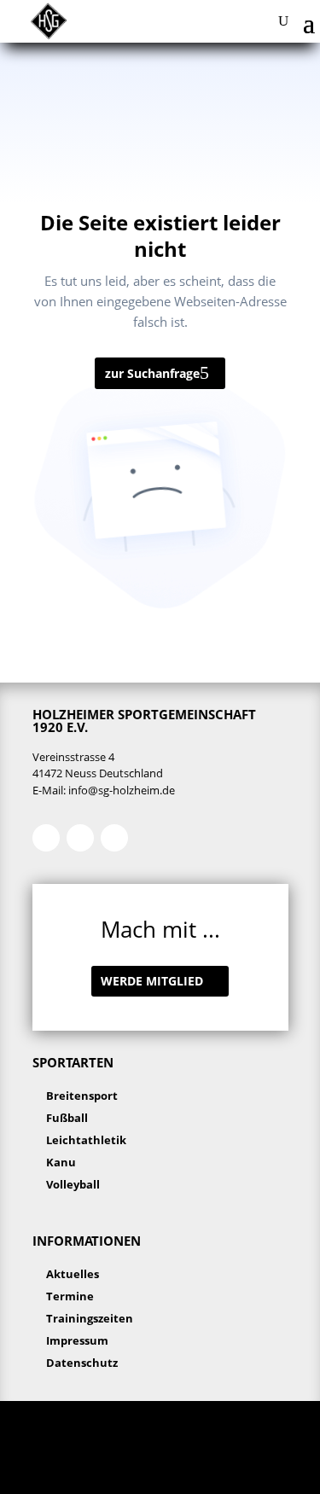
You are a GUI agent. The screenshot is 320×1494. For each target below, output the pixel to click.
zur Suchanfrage (152, 373)
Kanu (61, 1162)
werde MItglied (152, 981)
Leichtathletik (86, 1140)
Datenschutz (82, 1362)
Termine (70, 1296)
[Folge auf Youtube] (114, 838)
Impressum (77, 1340)
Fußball (67, 1117)
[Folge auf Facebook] (46, 838)
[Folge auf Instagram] (80, 838)
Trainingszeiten (89, 1318)
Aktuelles (72, 1274)
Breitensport (82, 1095)
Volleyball (73, 1184)
